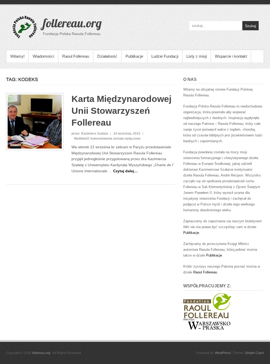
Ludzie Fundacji (164, 56)
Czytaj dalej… (125, 171)
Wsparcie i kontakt (231, 56)
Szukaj (250, 26)
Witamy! (17, 56)
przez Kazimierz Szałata (89, 133)
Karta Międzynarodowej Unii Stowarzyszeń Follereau (121, 110)
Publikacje (134, 56)
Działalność (107, 56)
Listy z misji (196, 56)
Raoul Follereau (75, 56)
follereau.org (72, 23)
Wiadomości (43, 56)
